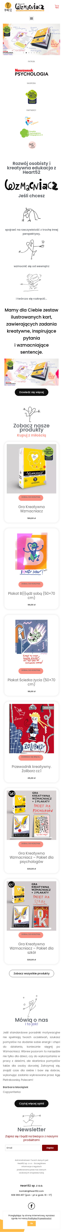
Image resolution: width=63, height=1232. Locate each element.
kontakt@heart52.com (31, 1191)
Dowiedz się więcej (30, 757)
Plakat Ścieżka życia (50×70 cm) (31, 682)
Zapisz (50, 1147)
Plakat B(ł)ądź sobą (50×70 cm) (31, 595)
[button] (31, 18)
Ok (31, 1223)
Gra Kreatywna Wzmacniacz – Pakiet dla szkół (31, 948)
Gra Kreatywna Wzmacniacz (31, 508)
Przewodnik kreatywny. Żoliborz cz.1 (31, 768)
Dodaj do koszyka (31, 497)
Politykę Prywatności (39, 1218)
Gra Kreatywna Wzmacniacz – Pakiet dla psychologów (31, 857)
